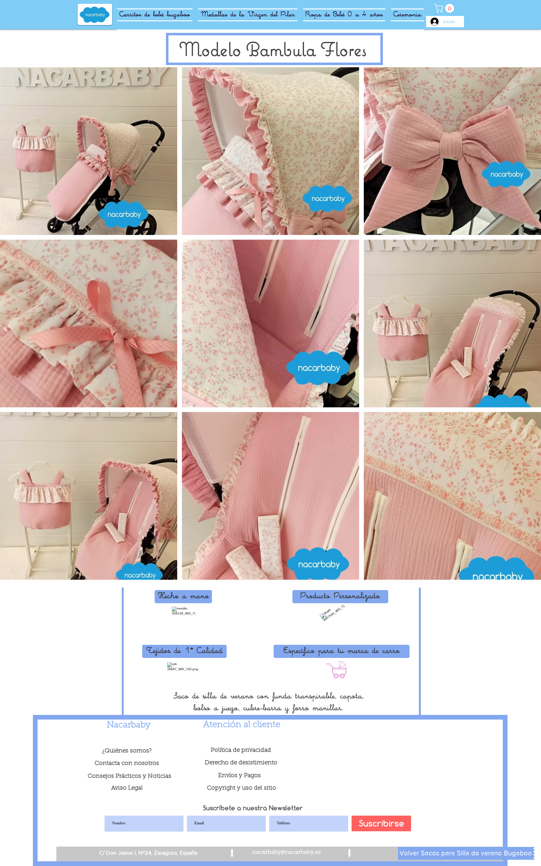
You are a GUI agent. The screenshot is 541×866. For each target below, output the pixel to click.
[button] (88, 151)
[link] (445, 8)
